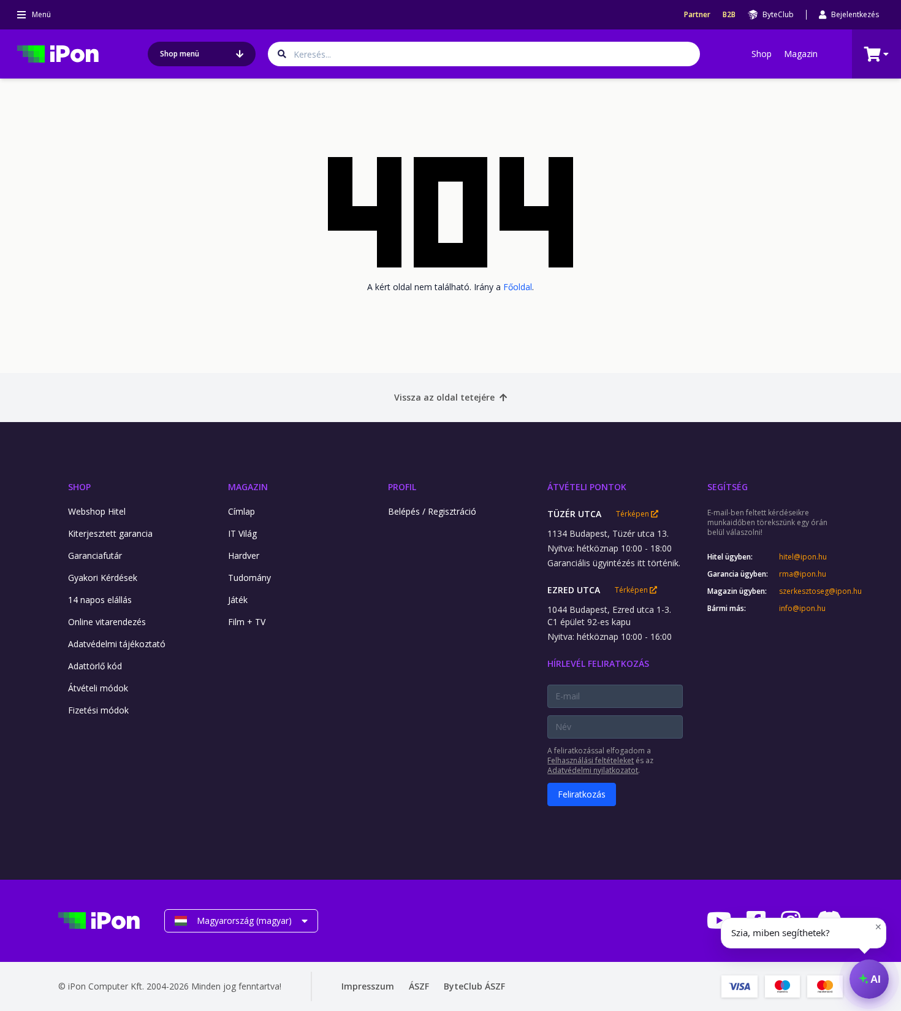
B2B (729, 15)
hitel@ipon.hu (803, 557)
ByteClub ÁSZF (474, 986)
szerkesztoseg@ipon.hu (811, 591)
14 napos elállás (100, 599)
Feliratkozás (582, 794)
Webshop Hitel (97, 511)
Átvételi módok (98, 688)
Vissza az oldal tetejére (444, 397)
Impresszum (367, 986)
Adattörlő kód (95, 666)
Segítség (727, 487)
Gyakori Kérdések (102, 577)
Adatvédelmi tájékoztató (116, 644)
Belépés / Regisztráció (432, 511)
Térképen (633, 514)
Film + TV (246, 622)
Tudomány (249, 577)
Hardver (243, 555)
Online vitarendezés (107, 622)
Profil (402, 487)
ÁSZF (419, 986)
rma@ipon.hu (802, 574)
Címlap (241, 511)
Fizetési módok (98, 710)
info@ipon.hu (802, 608)
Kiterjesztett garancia (110, 533)
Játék (238, 599)
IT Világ (242, 533)
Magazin (801, 54)
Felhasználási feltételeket (590, 760)
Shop (761, 54)
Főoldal (517, 287)
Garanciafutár (95, 555)
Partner (697, 15)
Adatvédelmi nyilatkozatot (592, 770)
